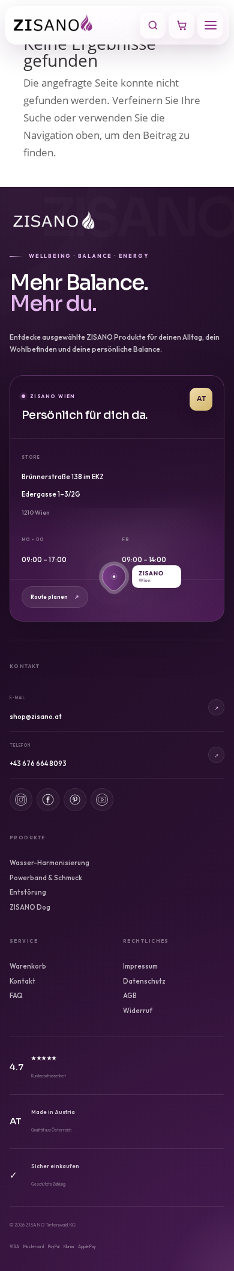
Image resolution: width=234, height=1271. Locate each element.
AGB (130, 995)
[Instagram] (21, 799)
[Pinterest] (75, 799)
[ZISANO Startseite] (73, 25)
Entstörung (28, 892)
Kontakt (22, 981)
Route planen (55, 596)
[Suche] (153, 25)
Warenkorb (28, 966)
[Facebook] (48, 799)
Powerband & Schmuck (46, 878)
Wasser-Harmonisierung (49, 863)
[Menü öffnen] (210, 25)
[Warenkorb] (181, 25)
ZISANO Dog (30, 907)
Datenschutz (144, 981)
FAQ (16, 995)
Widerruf (137, 1010)
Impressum (140, 966)
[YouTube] (102, 799)
